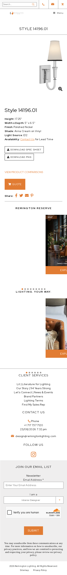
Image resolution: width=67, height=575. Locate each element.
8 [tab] (42, 289)
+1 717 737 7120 (33, 425)
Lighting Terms (33, 400)
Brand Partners (33, 396)
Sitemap (24, 570)
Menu (60, 13)
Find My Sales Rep (33, 404)
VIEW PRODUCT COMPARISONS (24, 172)
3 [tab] (28, 289)
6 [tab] (36, 289)
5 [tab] (33, 289)
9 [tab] (44, 289)
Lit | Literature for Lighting (33, 384)
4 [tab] (30, 289)
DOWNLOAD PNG (20, 157)
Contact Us (27, 139)
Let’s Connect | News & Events (33, 392)
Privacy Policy (40, 570)
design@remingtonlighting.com (35, 436)
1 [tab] (22, 289)
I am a (33, 494)
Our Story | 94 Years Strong (33, 388)
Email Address (33, 479)
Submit (33, 530)
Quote (16, 184)
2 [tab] (25, 289)
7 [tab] (39, 289)
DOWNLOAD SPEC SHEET (25, 149)
